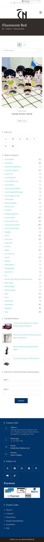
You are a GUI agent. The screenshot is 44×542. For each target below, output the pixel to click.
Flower (7, 235)
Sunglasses (8, 308)
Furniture (8, 246)
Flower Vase (8, 239)
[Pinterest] (17, 3)
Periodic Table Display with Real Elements (18, 279)
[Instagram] (20, 3)
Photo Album (9, 283)
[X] (12, 3)
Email (5, 389)
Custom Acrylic (22, 111)
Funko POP (8, 243)
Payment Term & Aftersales (14, 521)
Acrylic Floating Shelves (13, 188)
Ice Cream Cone (10, 254)
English (26, 1)
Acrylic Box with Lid (12, 170)
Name (5, 379)
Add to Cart (22, 121)
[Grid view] (19, 45)
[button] (35, 60)
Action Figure (9, 199)
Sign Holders (9, 304)
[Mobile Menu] (40, 12)
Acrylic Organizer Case (12, 196)
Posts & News (10, 524)
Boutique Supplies (11, 203)
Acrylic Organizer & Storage (14, 192)
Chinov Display (16, 455)
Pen (6, 275)
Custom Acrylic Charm (22, 114)
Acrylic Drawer (9, 185)
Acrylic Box (9, 163)
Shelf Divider (9, 301)
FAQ (7, 528)
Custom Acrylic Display (12, 225)
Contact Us (9, 513)
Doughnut (8, 232)
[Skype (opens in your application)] (25, 3)
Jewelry (7, 257)
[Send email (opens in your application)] (31, 3)
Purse (6, 294)
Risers (7, 297)
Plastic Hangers (10, 286)
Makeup (7, 261)
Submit (21, 400)
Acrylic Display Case (11, 181)
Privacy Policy (11, 517)
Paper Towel (9, 272)
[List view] (25, 45)
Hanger (7, 250)
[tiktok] (14, 475)
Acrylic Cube (9, 174)
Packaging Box (10, 268)
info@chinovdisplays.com (20, 448)
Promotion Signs (10, 290)
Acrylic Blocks (9, 159)
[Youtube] (28, 3)
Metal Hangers (9, 264)
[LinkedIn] (22, 3)
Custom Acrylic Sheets (12, 228)
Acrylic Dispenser (10, 177)
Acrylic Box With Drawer (13, 167)
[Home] (3, 29)
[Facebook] (14, 3)
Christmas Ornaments (11, 214)
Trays (6, 312)
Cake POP (8, 210)
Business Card (9, 206)
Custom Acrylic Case (11, 221)
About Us (9, 510)
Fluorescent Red (19, 29)
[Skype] (6, 146)
